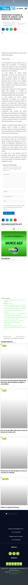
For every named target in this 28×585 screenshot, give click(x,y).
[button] (2, 3)
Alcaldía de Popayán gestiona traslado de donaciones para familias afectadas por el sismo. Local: (14, 327)
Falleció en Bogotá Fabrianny (10, 507)
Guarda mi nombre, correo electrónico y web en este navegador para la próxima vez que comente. (13, 207)
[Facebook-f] (10, 553)
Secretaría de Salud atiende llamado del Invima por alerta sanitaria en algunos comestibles (13, 382)
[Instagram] (14, 553)
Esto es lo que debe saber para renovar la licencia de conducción (14, 431)
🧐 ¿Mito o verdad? (8, 303)
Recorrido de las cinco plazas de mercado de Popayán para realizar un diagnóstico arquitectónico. (14, 322)
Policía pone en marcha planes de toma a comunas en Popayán (14, 471)
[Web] (14, 201)
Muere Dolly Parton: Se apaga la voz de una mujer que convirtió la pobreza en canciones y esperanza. (15, 310)
